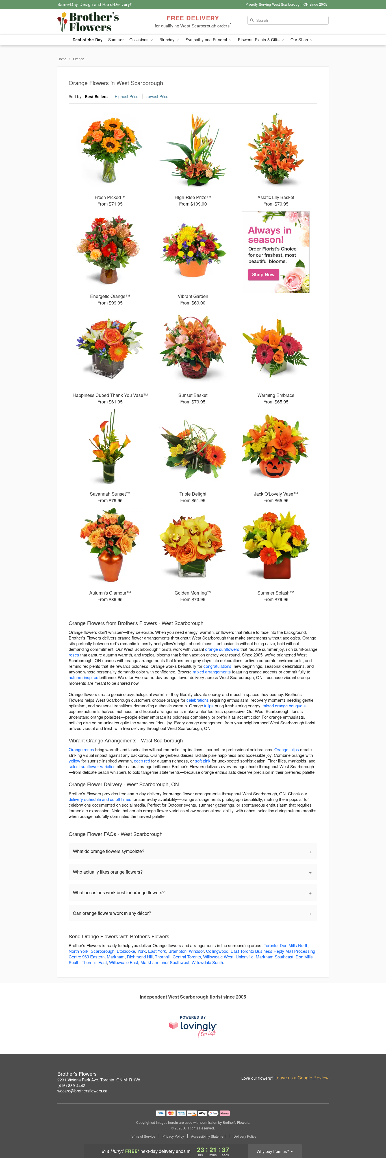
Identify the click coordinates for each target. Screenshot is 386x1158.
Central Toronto (187, 957)
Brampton (177, 951)
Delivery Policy (244, 1136)
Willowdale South (207, 962)
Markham (116, 957)
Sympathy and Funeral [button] (207, 39)
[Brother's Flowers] (98, 21)
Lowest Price (157, 96)
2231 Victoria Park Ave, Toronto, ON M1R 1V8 (98, 1080)
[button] (371, 1134)
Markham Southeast (274, 957)
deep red (142, 761)
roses (74, 655)
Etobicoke (126, 951)
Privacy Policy (173, 1136)
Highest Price (126, 96)
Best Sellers (96, 96)
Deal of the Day (88, 39)
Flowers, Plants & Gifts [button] (259, 39)
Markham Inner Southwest (164, 962)
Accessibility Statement (208, 1136)
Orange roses (81, 749)
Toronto (270, 945)
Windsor (196, 951)
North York (78, 951)
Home (61, 58)
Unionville (244, 957)
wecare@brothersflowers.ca (82, 1091)
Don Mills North (294, 945)
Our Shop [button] (299, 39)
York (141, 951)
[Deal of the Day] (276, 252)
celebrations (198, 700)
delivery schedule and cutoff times (100, 799)
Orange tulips (286, 749)
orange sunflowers (222, 649)
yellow (74, 761)
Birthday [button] (167, 39)
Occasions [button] (139, 39)
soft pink (203, 761)
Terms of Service (142, 1136)
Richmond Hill (140, 957)
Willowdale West (218, 957)
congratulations (217, 666)
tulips (209, 705)
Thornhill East (94, 962)
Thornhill (162, 957)
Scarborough (102, 951)
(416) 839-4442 (71, 1085)
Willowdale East (123, 962)
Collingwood (217, 951)
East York (157, 951)
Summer (116, 39)
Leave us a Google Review (301, 1078)
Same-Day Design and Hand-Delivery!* (95, 4)
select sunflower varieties (92, 766)
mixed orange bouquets (284, 705)
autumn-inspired (83, 677)
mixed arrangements (212, 672)
